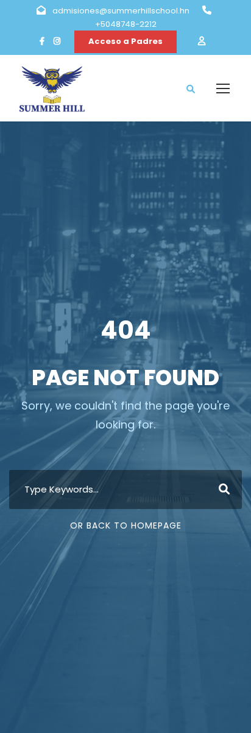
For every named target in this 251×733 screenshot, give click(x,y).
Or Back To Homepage (126, 525)
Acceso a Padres (125, 41)
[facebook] (42, 41)
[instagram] (57, 41)
